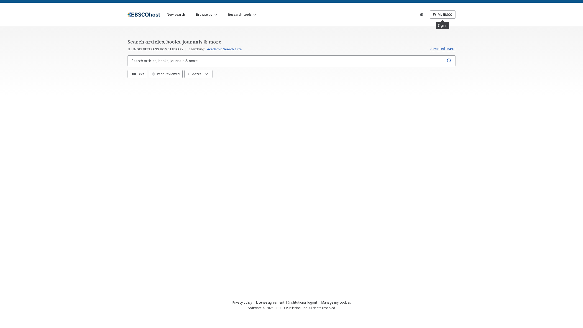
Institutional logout (302, 302)
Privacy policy (242, 302)
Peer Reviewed (168, 74)
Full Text (137, 74)
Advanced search (442, 48)
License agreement (270, 302)
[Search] (449, 61)
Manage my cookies (336, 302)
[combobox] (286, 60)
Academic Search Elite (215, 49)
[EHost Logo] (144, 14)
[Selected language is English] (421, 14)
